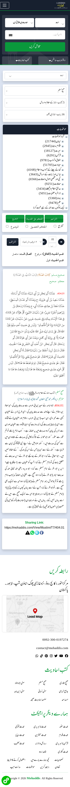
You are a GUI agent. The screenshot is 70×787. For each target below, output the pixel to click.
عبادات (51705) (52, 165)
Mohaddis (33, 778)
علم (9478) (55, 203)
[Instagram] (51, 656)
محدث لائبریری (40, 727)
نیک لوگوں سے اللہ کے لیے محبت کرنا (48, 208)
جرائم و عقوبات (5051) (50, 193)
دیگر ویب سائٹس (58, 60)
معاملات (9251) (53, 184)
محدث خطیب (19, 743)
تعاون (57, 767)
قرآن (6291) (54, 155)
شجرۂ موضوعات (58, 136)
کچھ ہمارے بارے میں (40, 760)
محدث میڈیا (19, 735)
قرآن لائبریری (62, 743)
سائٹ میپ (15, 767)
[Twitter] (55, 656)
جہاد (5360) (54, 198)
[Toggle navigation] (4, 5)
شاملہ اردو (42, 752)
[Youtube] (61, 656)
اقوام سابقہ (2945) (52, 146)
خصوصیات (59, 760)
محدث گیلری (63, 752)
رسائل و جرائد (40, 743)
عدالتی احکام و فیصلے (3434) (49, 189)
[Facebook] (66, 656)
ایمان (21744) (53, 141)
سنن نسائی (42, 691)
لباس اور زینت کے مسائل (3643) (45, 174)
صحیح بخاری (64, 683)
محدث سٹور (63, 727)
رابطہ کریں (44, 767)
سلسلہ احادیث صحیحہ (38, 700)
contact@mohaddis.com (52, 648)
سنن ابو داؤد (19, 683)
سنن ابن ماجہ (19, 691)
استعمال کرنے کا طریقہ (16, 760)
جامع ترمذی (63, 691)
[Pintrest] (46, 656)
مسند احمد (65, 700)
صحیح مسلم (42, 683)
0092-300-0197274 (55, 640)
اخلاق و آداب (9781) (50, 160)
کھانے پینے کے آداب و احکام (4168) (44, 170)
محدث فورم (63, 735)
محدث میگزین (40, 735)
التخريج (15, 219)
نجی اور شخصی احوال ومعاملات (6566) (45, 179)
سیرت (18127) (52, 151)
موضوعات (30, 767)
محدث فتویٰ (19, 727)
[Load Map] (35, 613)
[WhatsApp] (36, 656)
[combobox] (35, 91)
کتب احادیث (23, 60)
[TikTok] (41, 656)
